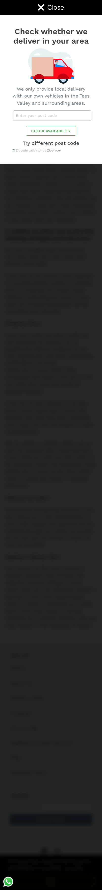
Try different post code (51, 143)
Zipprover (54, 150)
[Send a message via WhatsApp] (8, 882)
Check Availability (51, 131)
